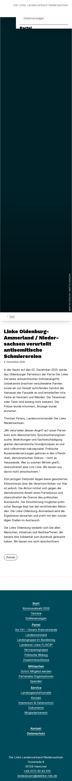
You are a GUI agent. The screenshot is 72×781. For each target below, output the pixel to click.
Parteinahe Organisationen (36, 676)
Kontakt (36, 698)
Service (36, 687)
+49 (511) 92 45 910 (37, 771)
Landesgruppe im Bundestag (36, 640)
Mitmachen (36, 666)
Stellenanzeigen (33, 18)
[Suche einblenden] (55, 11)
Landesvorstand (36, 635)
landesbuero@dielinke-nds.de (37, 776)
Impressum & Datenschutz (36, 703)
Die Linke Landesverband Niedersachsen (40, 5)
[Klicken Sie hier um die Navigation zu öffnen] (66, 11)
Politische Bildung (36, 655)
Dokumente (36, 707)
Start (12, 316)
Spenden (36, 681)
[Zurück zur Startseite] (5, 316)
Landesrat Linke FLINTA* (36, 645)
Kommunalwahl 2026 (36, 608)
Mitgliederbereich (36, 712)
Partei (26, 28)
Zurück (10, 557)
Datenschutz (36, 733)
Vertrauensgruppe (36, 650)
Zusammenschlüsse (36, 660)
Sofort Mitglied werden (36, 671)
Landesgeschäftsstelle (36, 692)
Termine (36, 613)
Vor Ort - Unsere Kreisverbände (36, 629)
